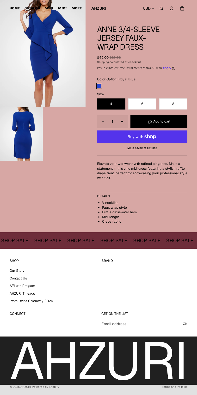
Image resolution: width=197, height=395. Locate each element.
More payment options (142, 147)
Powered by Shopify (45, 387)
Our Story (17, 270)
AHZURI (25, 387)
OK (185, 324)
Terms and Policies (174, 387)
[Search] (161, 8)
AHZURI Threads (22, 293)
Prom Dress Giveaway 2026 (31, 301)
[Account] (171, 8)
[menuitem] (76, 8)
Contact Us (18, 278)
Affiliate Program (22, 286)
